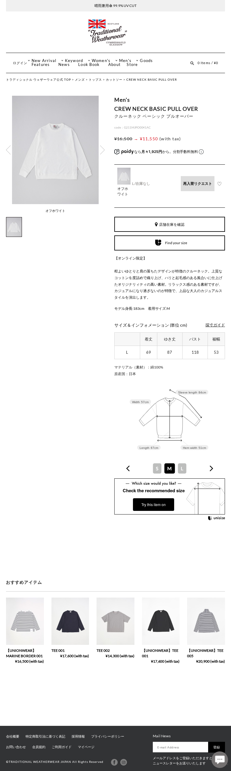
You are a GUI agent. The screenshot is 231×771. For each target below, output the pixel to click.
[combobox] (170, 468)
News (64, 64)
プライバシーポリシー (107, 736)
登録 (216, 747)
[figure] (128, 468)
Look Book (89, 64)
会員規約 (38, 747)
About (114, 64)
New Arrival (44, 60)
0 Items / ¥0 (208, 63)
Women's (101, 60)
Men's (125, 60)
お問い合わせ (16, 747)
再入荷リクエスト (197, 183)
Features (41, 64)
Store (132, 64)
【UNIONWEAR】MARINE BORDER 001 (24, 653)
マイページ (86, 747)
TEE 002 (103, 650)
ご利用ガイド (62, 747)
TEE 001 (58, 650)
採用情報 (78, 736)
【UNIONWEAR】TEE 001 (160, 653)
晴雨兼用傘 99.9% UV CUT (115, 5)
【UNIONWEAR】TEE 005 (205, 653)
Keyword (74, 60)
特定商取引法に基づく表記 (45, 736)
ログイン (20, 63)
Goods (146, 60)
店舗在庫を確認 (171, 224)
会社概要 (12, 736)
